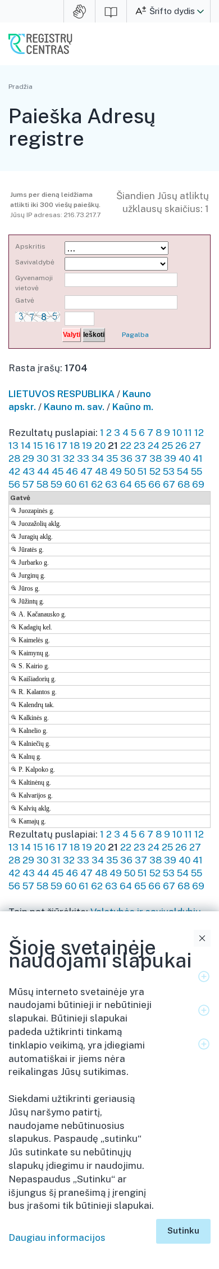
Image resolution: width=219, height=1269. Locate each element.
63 (111, 484)
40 (184, 458)
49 (116, 471)
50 (129, 471)
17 (62, 445)
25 (167, 445)
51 (142, 471)
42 (14, 471)
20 (100, 445)
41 (198, 458)
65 (140, 484)
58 (42, 484)
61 (84, 484)
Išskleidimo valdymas (204, 976)
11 (188, 432)
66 (154, 484)
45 (57, 471)
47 (86, 471)
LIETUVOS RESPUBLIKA (61, 393)
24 (153, 445)
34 (98, 458)
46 (72, 471)
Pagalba (135, 335)
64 (126, 484)
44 (43, 471)
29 (28, 458)
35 (112, 458)
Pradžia (20, 87)
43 (28, 471)
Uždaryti (202, 938)
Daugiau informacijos (57, 1237)
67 (169, 484)
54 (183, 471)
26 (181, 445)
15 (38, 445)
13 (13, 445)
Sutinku (183, 1230)
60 (70, 484)
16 (50, 445)
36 (126, 458)
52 (155, 471)
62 (97, 484)
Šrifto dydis (172, 11)
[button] (200, 11)
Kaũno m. (132, 406)
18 (75, 445)
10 (177, 432)
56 (14, 484)
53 (169, 471)
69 (198, 484)
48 (101, 471)
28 (14, 458)
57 (28, 484)
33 (83, 458)
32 (69, 458)
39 (170, 458)
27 (195, 445)
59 (56, 484)
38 (155, 458)
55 (196, 471)
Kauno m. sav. (74, 406)
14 (26, 445)
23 (139, 445)
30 (42, 458)
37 (141, 458)
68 (183, 484)
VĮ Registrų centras (40, 43)
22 (125, 445)
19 (87, 445)
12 (199, 432)
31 (56, 458)
